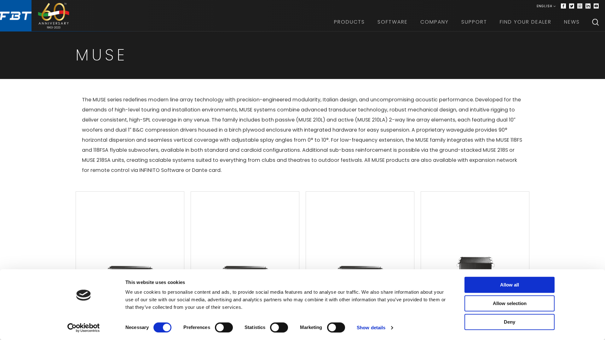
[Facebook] (563, 6)
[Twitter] (571, 6)
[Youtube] (596, 6)
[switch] (224, 327)
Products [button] (349, 22)
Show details (371, 327)
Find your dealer (525, 22)
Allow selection (510, 303)
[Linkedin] (588, 6)
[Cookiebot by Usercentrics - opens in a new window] (83, 327)
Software (392, 22)
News (572, 22)
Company (434, 22)
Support (474, 22)
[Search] (595, 22)
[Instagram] (579, 6)
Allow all (509, 284)
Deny (509, 322)
